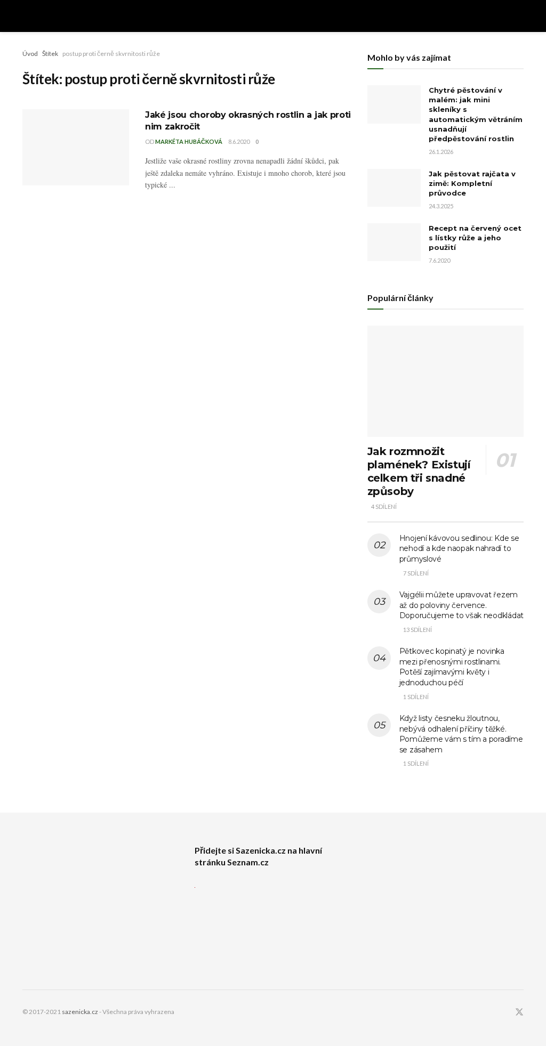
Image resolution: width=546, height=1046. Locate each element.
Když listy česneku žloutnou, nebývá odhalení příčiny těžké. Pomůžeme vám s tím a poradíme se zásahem (461, 734)
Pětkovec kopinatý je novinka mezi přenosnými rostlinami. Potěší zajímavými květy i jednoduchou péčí (451, 666)
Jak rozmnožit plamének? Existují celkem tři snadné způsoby (419, 471)
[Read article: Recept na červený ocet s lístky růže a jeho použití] (394, 242)
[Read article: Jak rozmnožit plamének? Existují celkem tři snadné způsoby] (445, 381)
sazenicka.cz (80, 1012)
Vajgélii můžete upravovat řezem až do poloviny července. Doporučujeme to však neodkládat (461, 605)
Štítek (50, 54)
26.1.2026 (441, 151)
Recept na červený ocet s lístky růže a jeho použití (475, 238)
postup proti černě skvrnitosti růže (111, 54)
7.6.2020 (439, 260)
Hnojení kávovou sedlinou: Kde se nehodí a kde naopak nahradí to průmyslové (459, 548)
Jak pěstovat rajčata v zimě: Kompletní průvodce (472, 183)
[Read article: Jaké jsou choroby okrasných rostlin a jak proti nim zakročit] (75, 147)
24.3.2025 (441, 205)
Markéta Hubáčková (188, 141)
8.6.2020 (239, 141)
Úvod (30, 54)
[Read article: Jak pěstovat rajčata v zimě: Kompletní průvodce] (394, 188)
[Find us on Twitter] (519, 1012)
